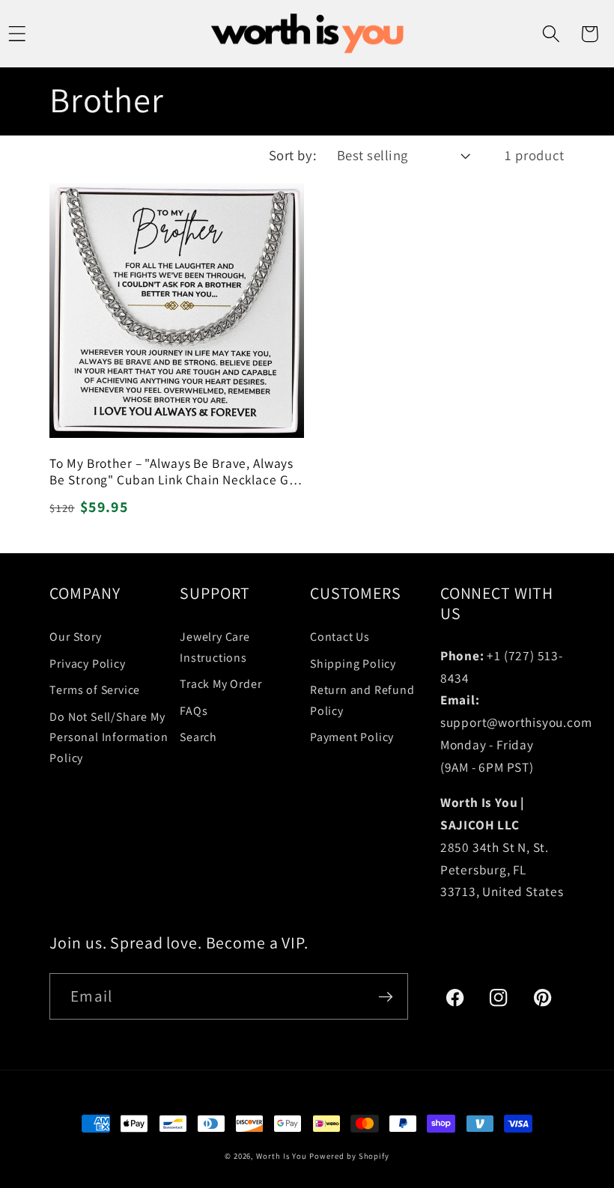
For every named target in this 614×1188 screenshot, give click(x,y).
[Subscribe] (385, 996)
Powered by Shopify (349, 1156)
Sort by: (293, 155)
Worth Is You (281, 1156)
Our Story (75, 637)
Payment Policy (352, 737)
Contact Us (340, 637)
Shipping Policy (353, 663)
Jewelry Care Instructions (215, 647)
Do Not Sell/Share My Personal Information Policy (108, 737)
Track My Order (220, 684)
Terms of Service (94, 690)
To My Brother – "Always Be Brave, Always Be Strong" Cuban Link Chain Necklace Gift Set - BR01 (175, 471)
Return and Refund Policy (362, 700)
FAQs (193, 711)
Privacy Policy (87, 663)
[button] (551, 33)
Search (198, 737)
